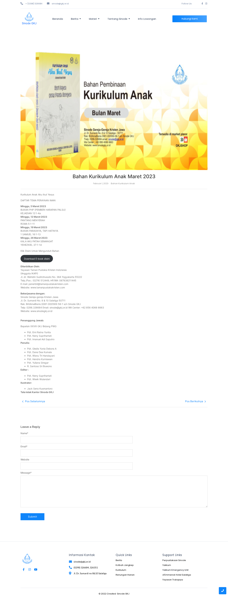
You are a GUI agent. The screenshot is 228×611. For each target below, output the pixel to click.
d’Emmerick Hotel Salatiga (176, 574)
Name (24, 433)
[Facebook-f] (202, 4)
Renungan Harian (125, 574)
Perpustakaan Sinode (174, 560)
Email (24, 446)
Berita (119, 560)
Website (25, 459)
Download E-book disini (37, 258)
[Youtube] (35, 569)
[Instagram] (206, 4)
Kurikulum (121, 570)
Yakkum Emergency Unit (175, 570)
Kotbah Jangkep (125, 565)
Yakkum (166, 565)
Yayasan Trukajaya (172, 579)
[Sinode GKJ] (29, 16)
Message (26, 473)
